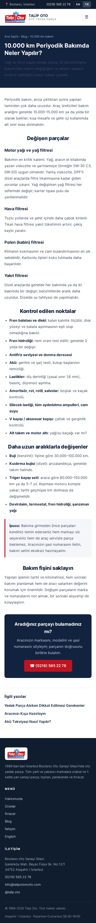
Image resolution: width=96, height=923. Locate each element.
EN (78, 4)
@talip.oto (12, 892)
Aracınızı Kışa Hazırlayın (25, 713)
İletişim (10, 829)
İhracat (10, 814)
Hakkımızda (14, 799)
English (10, 836)
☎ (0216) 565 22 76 (48, 665)
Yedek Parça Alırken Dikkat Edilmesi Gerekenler (44, 705)
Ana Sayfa (11, 36)
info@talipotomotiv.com (23, 884)
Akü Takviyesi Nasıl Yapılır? (27, 721)
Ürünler (10, 806)
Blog (24, 36)
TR (87, 4)
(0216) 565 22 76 (58, 4)
